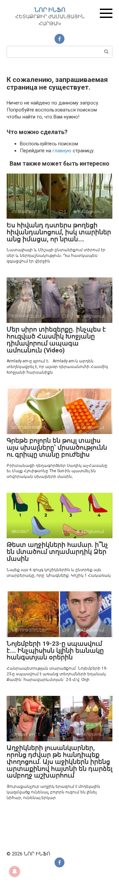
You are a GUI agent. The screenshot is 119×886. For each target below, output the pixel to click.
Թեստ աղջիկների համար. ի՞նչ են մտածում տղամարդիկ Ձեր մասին (57, 551)
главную (62, 151)
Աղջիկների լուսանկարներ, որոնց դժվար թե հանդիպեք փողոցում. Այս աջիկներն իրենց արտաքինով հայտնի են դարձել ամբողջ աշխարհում (59, 761)
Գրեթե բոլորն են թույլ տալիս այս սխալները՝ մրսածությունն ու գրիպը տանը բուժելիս (57, 447)
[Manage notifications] (14, 871)
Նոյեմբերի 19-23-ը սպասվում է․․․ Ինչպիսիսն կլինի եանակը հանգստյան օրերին (55, 650)
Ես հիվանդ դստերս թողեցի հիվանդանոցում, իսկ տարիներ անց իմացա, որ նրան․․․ (59, 232)
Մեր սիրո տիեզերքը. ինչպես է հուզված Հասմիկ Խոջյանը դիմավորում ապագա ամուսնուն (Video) (56, 340)
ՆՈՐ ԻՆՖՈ (49, 9)
